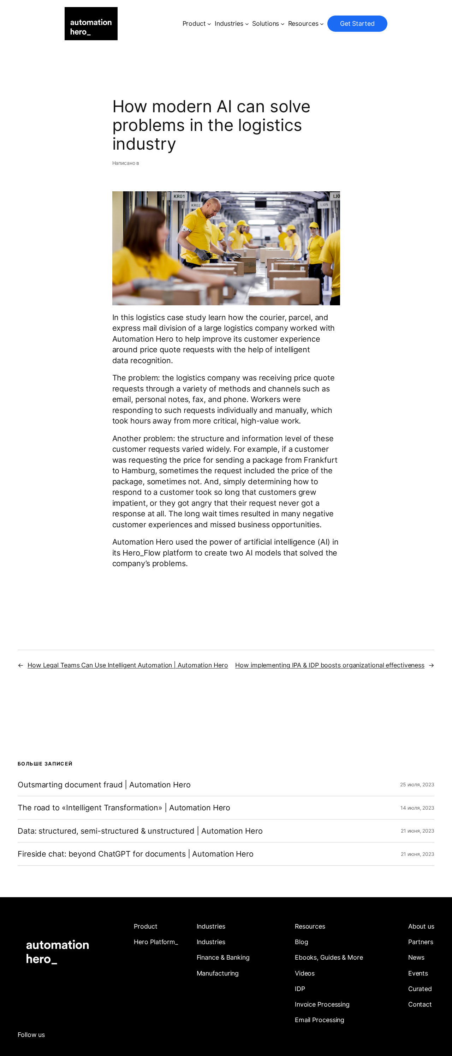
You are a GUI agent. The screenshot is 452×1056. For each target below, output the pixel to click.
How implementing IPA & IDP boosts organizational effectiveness (329, 665)
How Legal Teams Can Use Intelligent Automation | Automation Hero (128, 665)
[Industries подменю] (247, 24)
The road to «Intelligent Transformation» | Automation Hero (124, 807)
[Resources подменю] (322, 24)
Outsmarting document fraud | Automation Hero (104, 784)
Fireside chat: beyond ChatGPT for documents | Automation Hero (136, 854)
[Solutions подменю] (283, 24)
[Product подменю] (209, 24)
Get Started (357, 23)
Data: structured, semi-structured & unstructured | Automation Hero (140, 831)
